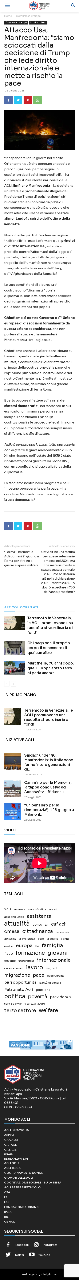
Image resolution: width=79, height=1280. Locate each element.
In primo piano (38, 22)
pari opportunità (20, 982)
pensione (43, 990)
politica (14, 996)
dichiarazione (27, 939)
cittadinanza (37, 931)
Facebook (22, 1245)
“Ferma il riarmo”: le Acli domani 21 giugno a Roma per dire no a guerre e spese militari (21, 558)
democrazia (63, 932)
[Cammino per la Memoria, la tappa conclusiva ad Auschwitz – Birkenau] (12, 788)
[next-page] (13, 683)
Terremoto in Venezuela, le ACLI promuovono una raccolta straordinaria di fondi (48, 717)
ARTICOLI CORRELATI (21, 607)
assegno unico (14, 917)
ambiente (19, 909)
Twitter (19, 1255)
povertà (37, 996)
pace (38, 975)
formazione (30, 953)
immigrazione (26, 961)
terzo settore (20, 1010)
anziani (53, 909)
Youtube (44, 1255)
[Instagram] (36, 1245)
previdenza (60, 997)
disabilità (52, 938)
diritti (41, 938)
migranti (52, 968)
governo (10, 961)
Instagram (50, 1245)
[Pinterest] (28, 100)
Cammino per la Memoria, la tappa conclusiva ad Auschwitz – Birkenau (48, 787)
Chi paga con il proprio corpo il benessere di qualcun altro (48, 648)
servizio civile (13, 1003)
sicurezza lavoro (34, 1003)
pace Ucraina (55, 976)
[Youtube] (32, 1255)
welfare (48, 1010)
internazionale (54, 960)
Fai (37, 946)
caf (46, 924)
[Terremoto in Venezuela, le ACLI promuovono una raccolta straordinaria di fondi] (14, 623)
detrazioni (10, 938)
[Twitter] (18, 100)
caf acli (59, 924)
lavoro (34, 967)
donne (65, 939)
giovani (58, 953)
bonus (37, 924)
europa (24, 945)
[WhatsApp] (37, 100)
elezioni (8, 946)
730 (7, 909)
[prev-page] (6, 683)
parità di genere (50, 983)
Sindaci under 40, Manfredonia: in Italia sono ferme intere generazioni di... (48, 762)
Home (8, 16)
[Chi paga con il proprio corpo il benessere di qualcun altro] (14, 648)
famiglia (52, 945)
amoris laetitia (37, 909)
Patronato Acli (18, 989)
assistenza (39, 916)
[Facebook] (8, 100)
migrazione (17, 975)
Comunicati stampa (28, 16)
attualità (17, 923)
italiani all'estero (13, 968)
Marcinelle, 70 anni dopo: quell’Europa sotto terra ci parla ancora (50, 668)
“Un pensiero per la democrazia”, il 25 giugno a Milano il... (49, 810)
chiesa (12, 931)
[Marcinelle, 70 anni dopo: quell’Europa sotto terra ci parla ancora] (14, 668)
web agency (30, 1274)
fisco (8, 953)
